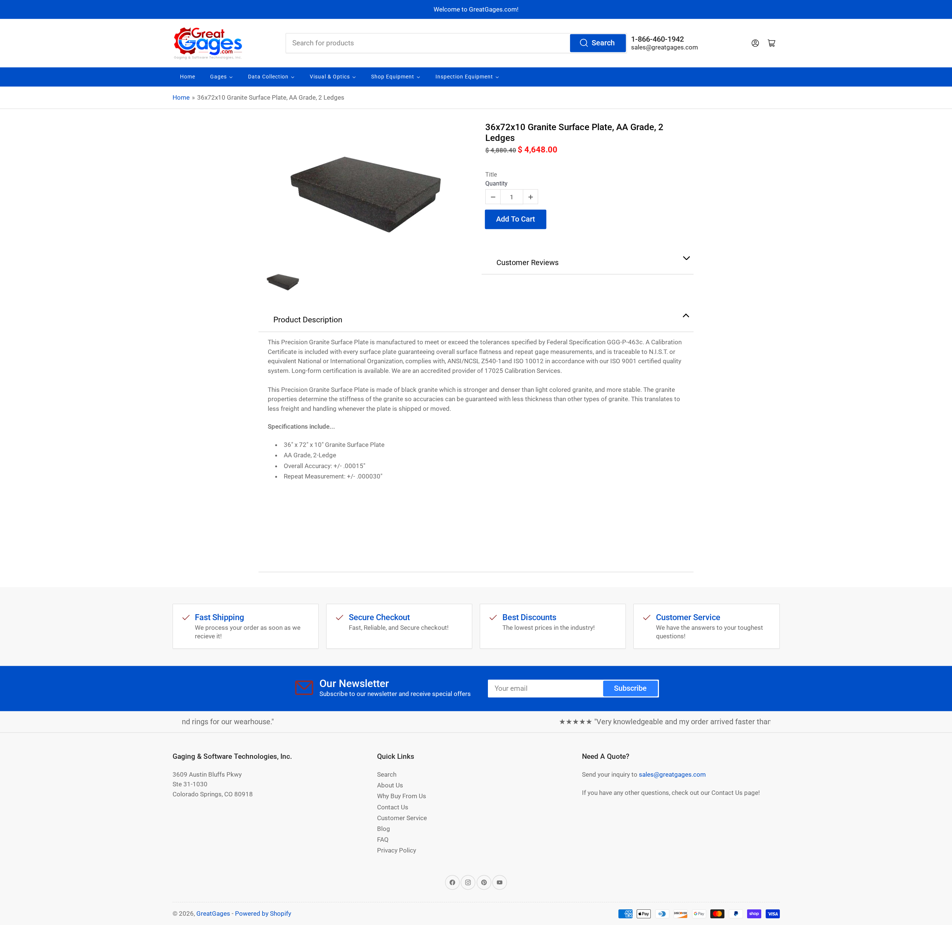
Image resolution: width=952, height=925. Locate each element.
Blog (383, 828)
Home (181, 97)
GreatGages (213, 913)
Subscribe (630, 688)
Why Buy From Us (401, 796)
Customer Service (402, 818)
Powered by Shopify (263, 913)
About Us (390, 785)
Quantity (496, 183)
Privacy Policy (396, 850)
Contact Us (392, 807)
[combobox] (456, 43)
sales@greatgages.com (664, 47)
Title (491, 174)
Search (603, 43)
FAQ (383, 839)
